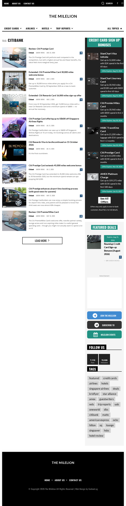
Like (92, 355)
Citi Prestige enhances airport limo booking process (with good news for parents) (53, 190)
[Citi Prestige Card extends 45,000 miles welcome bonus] (14, 174)
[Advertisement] (104, 293)
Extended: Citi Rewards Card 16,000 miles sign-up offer (55, 95)
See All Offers (104, 200)
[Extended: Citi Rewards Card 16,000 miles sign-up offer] (14, 104)
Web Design (80, 488)
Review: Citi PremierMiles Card (44, 212)
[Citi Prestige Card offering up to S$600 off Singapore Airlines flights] (14, 127)
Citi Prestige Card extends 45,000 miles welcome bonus (55, 165)
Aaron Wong (40, 53)
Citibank (31, 53)
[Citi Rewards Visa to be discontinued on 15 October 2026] (14, 151)
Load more (41, 241)
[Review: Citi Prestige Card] (14, 57)
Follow (104, 355)
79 (81, 53)
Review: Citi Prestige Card (41, 48)
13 (81, 99)
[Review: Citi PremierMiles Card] (14, 221)
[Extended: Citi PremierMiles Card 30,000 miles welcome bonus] (14, 81)
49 (81, 216)
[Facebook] (117, 3)
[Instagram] (122, 3)
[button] (107, 3)
